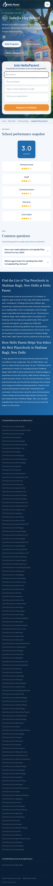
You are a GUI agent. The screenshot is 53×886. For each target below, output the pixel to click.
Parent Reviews (33, 44)
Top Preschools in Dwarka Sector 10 (15, 553)
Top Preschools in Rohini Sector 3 (14, 564)
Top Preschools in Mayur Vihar (13, 589)
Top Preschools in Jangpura (12, 513)
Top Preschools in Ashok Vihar (13, 694)
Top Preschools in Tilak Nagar (13, 575)
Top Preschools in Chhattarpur (13, 817)
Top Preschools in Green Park (13, 636)
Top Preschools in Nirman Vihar (13, 521)
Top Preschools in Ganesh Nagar (14, 766)
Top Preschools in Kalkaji (11, 452)
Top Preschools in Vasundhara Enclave (16, 430)
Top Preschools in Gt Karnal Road (14, 810)
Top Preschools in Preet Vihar (13, 654)
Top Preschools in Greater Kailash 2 (15, 618)
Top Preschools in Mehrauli (12, 835)
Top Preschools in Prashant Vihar (14, 604)
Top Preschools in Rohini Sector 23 (15, 755)
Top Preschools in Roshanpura (13, 748)
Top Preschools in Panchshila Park (14, 549)
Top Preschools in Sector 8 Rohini (14, 557)
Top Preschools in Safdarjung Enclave (16, 690)
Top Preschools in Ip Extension (13, 571)
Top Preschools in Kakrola (11, 466)
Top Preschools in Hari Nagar (12, 607)
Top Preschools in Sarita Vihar (13, 600)
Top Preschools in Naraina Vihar (13, 488)
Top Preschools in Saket (11, 792)
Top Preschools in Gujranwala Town (15, 661)
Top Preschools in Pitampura (12, 484)
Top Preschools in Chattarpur (13, 846)
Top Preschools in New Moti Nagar (14, 828)
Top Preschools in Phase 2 (11, 802)
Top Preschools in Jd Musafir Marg (14, 705)
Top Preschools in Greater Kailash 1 (15, 625)
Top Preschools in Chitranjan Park (14, 716)
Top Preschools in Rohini (11, 821)
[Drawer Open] (47, 4)
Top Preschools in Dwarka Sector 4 (15, 502)
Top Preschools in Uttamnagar (13, 611)
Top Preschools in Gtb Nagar (13, 528)
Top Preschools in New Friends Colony (16, 839)
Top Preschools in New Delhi (12, 633)
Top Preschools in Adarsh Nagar (14, 773)
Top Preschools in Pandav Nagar (14, 531)
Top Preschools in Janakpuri (12, 777)
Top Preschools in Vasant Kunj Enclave (16, 567)
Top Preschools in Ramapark (12, 622)
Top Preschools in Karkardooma (14, 492)
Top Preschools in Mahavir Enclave (14, 752)
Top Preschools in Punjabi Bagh (13, 578)
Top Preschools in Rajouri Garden (14, 499)
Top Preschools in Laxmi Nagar (13, 770)
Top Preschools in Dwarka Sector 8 (15, 477)
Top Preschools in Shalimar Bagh (14, 719)
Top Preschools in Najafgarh (12, 658)
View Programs (12, 44)
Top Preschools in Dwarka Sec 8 (14, 474)
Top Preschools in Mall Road (12, 741)
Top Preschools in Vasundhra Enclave (16, 643)
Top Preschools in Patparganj (13, 849)
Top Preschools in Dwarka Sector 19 (15, 524)
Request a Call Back (26, 107)
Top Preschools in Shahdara (12, 763)
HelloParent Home (29, 878)
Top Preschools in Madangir (12, 680)
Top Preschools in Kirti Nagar (12, 651)
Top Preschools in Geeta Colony (14, 582)
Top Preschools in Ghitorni (12, 593)
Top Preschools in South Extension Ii (15, 788)
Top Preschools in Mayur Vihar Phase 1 (16, 712)
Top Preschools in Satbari (11, 470)
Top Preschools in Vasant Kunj (13, 517)
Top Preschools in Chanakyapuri (14, 647)
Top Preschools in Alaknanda (13, 723)
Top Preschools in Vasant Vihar (13, 687)
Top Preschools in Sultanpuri (12, 784)
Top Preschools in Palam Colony (14, 629)
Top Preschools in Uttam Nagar (13, 539)
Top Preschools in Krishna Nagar (14, 463)
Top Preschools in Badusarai (12, 640)
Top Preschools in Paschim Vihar (14, 781)
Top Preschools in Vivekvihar (12, 596)
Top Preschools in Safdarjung (13, 455)
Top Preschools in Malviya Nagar (14, 683)
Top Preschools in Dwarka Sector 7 (15, 506)
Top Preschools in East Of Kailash (14, 495)
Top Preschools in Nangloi (11, 745)
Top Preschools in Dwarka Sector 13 (15, 542)
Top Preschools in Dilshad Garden (14, 445)
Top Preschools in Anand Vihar (13, 586)
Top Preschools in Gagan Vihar (13, 510)
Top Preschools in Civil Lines (12, 481)
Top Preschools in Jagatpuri (12, 799)
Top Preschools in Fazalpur (12, 824)
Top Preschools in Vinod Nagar (13, 806)
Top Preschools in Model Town (13, 448)
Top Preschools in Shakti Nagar (13, 709)
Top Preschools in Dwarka (11, 437)
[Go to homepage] (11, 4)
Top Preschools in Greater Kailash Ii (15, 665)
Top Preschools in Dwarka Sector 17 (15, 535)
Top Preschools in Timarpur (12, 737)
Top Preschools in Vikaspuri (12, 672)
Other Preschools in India (11, 878)
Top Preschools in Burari (11, 727)
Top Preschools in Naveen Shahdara (15, 795)
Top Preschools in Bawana (12, 669)
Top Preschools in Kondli (11, 831)
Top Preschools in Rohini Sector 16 (14, 701)
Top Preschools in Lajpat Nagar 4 (14, 560)
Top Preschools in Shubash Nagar (14, 698)
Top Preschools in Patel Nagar (13, 734)
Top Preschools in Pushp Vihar (13, 434)
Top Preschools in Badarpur (12, 842)
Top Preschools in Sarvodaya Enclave (16, 730)
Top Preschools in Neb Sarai (12, 813)
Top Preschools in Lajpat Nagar (13, 546)
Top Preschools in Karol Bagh (13, 614)
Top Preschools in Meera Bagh (13, 426)
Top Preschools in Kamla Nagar (13, 441)
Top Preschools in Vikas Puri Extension (16, 759)
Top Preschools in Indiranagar (13, 676)
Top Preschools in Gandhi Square (14, 459)
